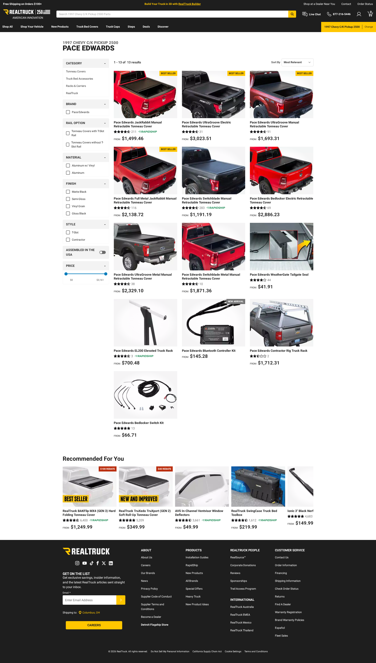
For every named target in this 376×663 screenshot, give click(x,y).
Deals (146, 26)
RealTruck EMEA (240, 614)
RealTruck (72, 93)
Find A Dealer (283, 604)
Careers (145, 565)
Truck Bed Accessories (79, 78)
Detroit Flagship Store (154, 624)
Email (66, 592)
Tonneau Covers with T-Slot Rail (87, 133)
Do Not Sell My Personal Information (170, 651)
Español (280, 627)
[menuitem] (7, 27)
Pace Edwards (80, 112)
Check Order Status (286, 588)
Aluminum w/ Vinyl (83, 165)
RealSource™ (238, 557)
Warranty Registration (288, 612)
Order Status (365, 3)
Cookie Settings (233, 651)
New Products (60, 26)
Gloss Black (79, 213)
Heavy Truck (193, 596)
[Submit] (120, 600)
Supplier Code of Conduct (156, 596)
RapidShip (192, 565)
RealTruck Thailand (241, 630)
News (144, 580)
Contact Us (281, 557)
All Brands (192, 580)
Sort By (275, 62)
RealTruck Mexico (240, 622)
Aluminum (78, 172)
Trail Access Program (243, 588)
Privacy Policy (149, 588)
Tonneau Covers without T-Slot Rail (87, 144)
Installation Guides (197, 557)
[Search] (292, 14)
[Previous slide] (66, 498)
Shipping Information (288, 580)
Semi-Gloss (78, 199)
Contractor (78, 239)
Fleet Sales (281, 635)
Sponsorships (238, 580)
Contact (346, 3)
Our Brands (148, 573)
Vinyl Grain (78, 206)
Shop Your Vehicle (32, 26)
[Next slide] (309, 498)
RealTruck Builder (189, 3)
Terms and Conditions (256, 651)
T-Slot (75, 232)
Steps (131, 26)
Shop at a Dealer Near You (319, 3)
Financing (281, 573)
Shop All (7, 26)
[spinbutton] (71, 279)
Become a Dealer (151, 616)
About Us (146, 557)
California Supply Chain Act (207, 651)
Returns (280, 596)
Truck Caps (113, 26)
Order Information (286, 565)
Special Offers (194, 588)
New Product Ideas (197, 604)
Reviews (235, 573)
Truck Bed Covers (87, 26)
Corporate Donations (243, 565)
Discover (163, 26)
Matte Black (79, 191)
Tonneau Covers (76, 71)
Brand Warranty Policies (289, 620)
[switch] (85, 252)
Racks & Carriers (76, 85)
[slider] (66, 273)
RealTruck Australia (242, 606)
